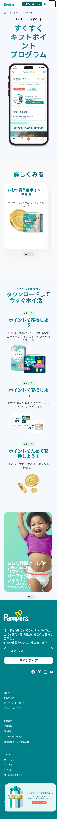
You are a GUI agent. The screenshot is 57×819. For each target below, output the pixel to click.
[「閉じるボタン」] (6, 783)
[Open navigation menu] (52, 4)
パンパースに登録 (12, 708)
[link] (39, 802)
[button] (6, 783)
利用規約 (8, 731)
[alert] (30, 797)
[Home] (5, 12)
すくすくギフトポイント (15, 703)
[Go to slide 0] (26, 254)
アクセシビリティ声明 (14, 736)
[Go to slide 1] (29, 254)
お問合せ (8, 721)
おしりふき (9, 697)
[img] (30, 797)
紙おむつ (8, 692)
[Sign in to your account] (45, 4)
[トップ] (9, 4)
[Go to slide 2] (31, 254)
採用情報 (8, 726)
